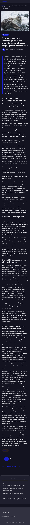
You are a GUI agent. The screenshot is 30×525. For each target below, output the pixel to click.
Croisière (8, 5)
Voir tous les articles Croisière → (11, 466)
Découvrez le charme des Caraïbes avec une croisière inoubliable (13, 489)
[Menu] (27, 1)
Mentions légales (5, 516)
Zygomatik (5, 512)
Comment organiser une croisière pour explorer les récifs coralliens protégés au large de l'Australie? (14, 484)
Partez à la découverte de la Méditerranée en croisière (13, 494)
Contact (13, 516)
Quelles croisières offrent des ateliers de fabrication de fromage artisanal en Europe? (15, 499)
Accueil (3, 5)
